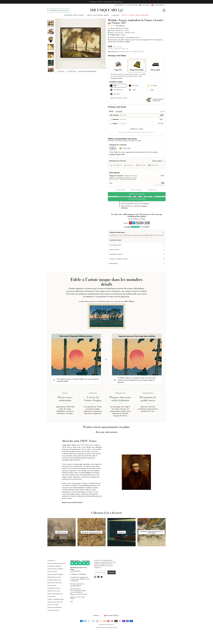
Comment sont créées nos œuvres (118, 258)
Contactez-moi (51, 560)
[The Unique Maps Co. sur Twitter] (102, 577)
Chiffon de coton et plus (53, 590)
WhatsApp (124, 208)
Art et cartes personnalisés (135, 15)
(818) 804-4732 (76, 571)
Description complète (123, 41)
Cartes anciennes (51, 585)
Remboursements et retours (54, 577)
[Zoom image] (103, 66)
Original (112, 148)
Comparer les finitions (116, 78)
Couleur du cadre (115, 82)
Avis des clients (51, 596)
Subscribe (111, 572)
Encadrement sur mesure (53, 588)
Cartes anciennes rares (98, 15)
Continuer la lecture (115, 240)
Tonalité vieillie (126, 148)
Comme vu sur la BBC (53, 604)
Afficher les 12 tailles (136, 129)
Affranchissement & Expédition (55, 574)
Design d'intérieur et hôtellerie (55, 568)
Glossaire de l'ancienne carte (55, 602)
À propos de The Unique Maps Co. (56, 563)
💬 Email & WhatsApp (132, 5)
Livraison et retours (114, 249)
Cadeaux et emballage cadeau (55, 599)
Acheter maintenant (136, 199)
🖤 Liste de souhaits (144, 5)
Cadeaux (115, 15)
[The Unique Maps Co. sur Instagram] (95, 577)
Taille (136, 111)
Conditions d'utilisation (53, 610)
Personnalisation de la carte (54, 582)
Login (71, 601)
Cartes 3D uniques (52, 571)
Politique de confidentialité (54, 607)
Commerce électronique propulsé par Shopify (106, 627)
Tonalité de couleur (117, 145)
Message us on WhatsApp (79, 574)
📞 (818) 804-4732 (119, 5)
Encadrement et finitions (115, 254)
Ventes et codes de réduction (54, 593)
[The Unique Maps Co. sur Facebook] (98, 577)
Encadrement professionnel (54, 566)
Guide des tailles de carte (54, 579)
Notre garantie (113, 263)
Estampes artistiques (74, 15)
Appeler (144, 206)
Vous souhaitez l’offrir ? (115, 245)
